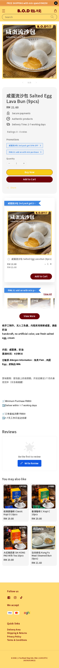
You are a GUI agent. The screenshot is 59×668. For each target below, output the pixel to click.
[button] (3, 11)
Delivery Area (14, 629)
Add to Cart (29, 179)
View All (48, 294)
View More (29, 316)
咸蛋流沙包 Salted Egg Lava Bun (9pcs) (31, 258)
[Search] (52, 17)
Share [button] (13, 187)
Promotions (12, 139)
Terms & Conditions (17, 639)
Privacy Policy (14, 636)
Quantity (10, 158)
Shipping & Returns (17, 633)
